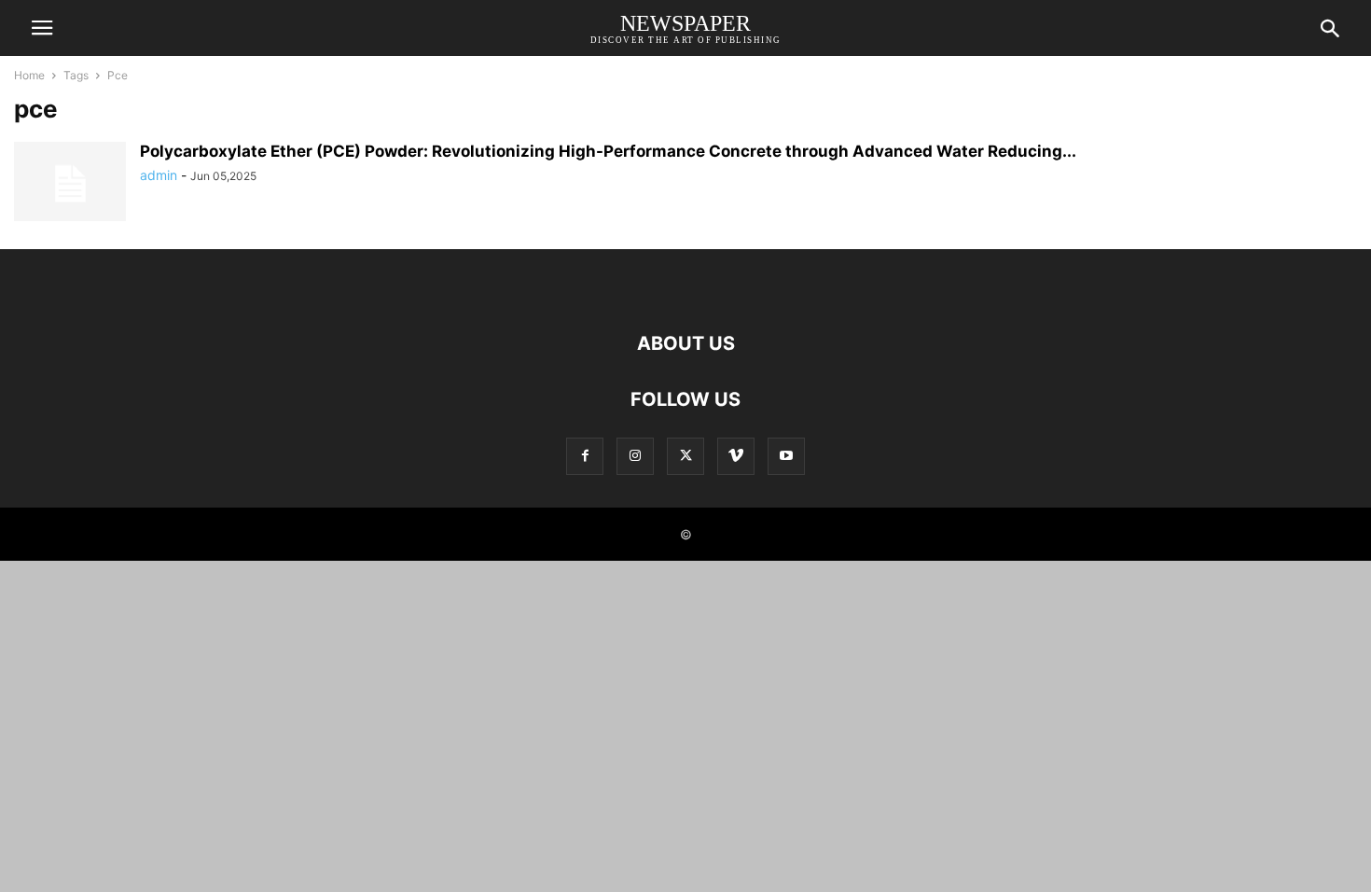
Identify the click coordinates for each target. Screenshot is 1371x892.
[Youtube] (786, 456)
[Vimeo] (736, 456)
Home (29, 75)
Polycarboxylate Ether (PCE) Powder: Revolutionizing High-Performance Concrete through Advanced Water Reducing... (608, 151)
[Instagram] (635, 456)
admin (158, 175)
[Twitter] (685, 456)
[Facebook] (584, 456)
